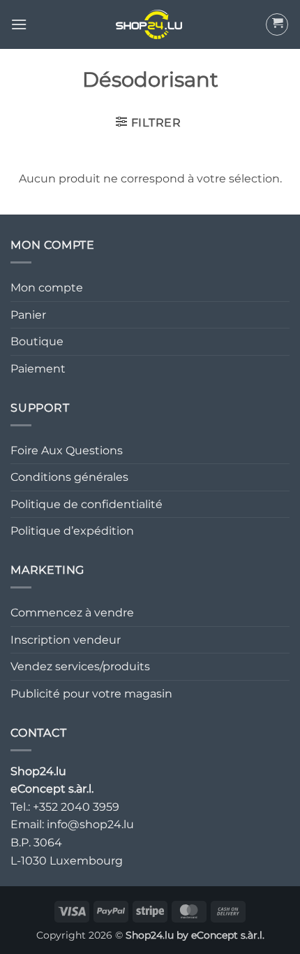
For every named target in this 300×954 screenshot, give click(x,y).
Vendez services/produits (80, 666)
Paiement (38, 368)
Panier (28, 314)
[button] (18, 24)
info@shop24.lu (90, 824)
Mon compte (46, 287)
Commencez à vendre (72, 612)
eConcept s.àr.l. (227, 935)
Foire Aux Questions (66, 450)
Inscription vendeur (65, 639)
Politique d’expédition (72, 530)
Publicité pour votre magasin (91, 693)
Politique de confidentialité (86, 504)
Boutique (36, 341)
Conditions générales (69, 477)
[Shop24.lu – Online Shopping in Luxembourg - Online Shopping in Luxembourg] (150, 24)
